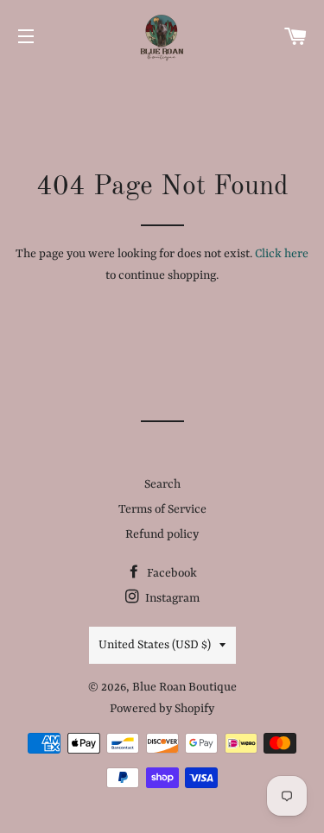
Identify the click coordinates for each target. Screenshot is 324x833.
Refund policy (162, 534)
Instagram (171, 598)
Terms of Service (162, 509)
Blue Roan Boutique (184, 687)
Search (162, 484)
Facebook (170, 573)
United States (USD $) (154, 645)
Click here (281, 254)
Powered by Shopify (162, 709)
